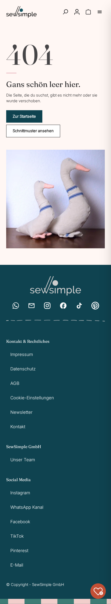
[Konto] (77, 12)
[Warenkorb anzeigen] (88, 12)
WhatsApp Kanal (26, 507)
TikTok (17, 536)
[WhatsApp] (16, 306)
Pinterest (19, 550)
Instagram (20, 492)
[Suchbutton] (65, 12)
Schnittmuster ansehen (33, 130)
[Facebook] (63, 306)
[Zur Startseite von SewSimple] (21, 12)
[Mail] (31, 306)
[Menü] (99, 12)
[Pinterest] (95, 306)
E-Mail (16, 565)
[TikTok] (79, 306)
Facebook (20, 521)
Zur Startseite (24, 116)
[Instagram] (47, 306)
